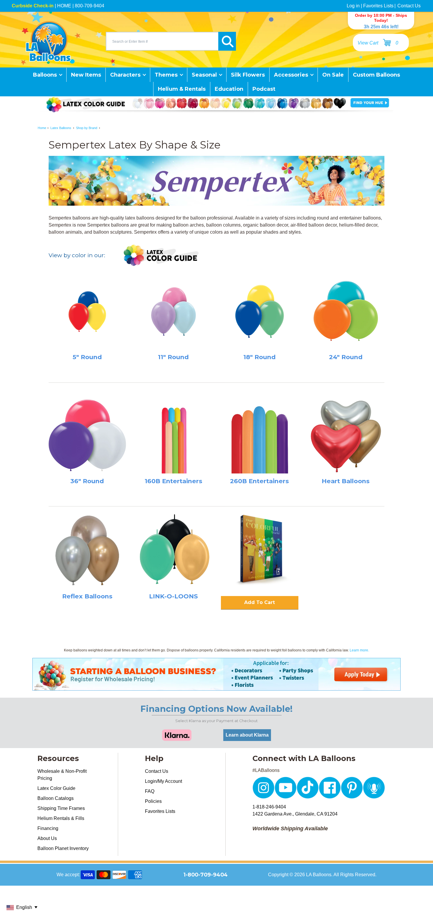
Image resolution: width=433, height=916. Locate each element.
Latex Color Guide (56, 788)
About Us (47, 838)
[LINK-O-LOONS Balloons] (173, 550)
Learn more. (359, 650)
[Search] (227, 41)
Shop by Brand (86, 128)
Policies (153, 801)
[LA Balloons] (48, 41)
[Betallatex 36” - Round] (87, 435)
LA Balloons (318, 874)
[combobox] (162, 41)
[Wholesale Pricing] (216, 686)
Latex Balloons (60, 128)
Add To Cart (259, 602)
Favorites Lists (378, 5)
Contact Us (409, 5)
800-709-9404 (89, 5)
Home (42, 128)
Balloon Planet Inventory (63, 848)
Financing (47, 828)
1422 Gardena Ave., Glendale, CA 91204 (295, 813)
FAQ (149, 791)
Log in (353, 5)
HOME (64, 5)
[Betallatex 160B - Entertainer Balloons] (173, 435)
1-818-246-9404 (269, 806)
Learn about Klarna (247, 734)
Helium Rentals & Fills (60, 818)
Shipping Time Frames (61, 808)
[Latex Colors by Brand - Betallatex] (161, 255)
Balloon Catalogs (55, 798)
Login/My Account (163, 781)
